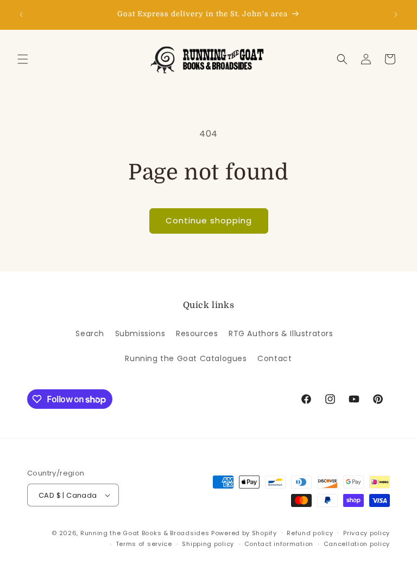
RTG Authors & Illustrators (281, 333)
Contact (274, 358)
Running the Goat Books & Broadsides (145, 533)
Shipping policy (208, 544)
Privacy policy (366, 533)
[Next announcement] (396, 15)
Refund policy (310, 533)
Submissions (140, 333)
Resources (197, 333)
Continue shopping (209, 220)
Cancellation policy (357, 544)
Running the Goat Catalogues (186, 358)
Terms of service (144, 544)
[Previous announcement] (21, 15)
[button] (23, 59)
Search (89, 333)
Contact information (278, 544)
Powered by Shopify (244, 533)
